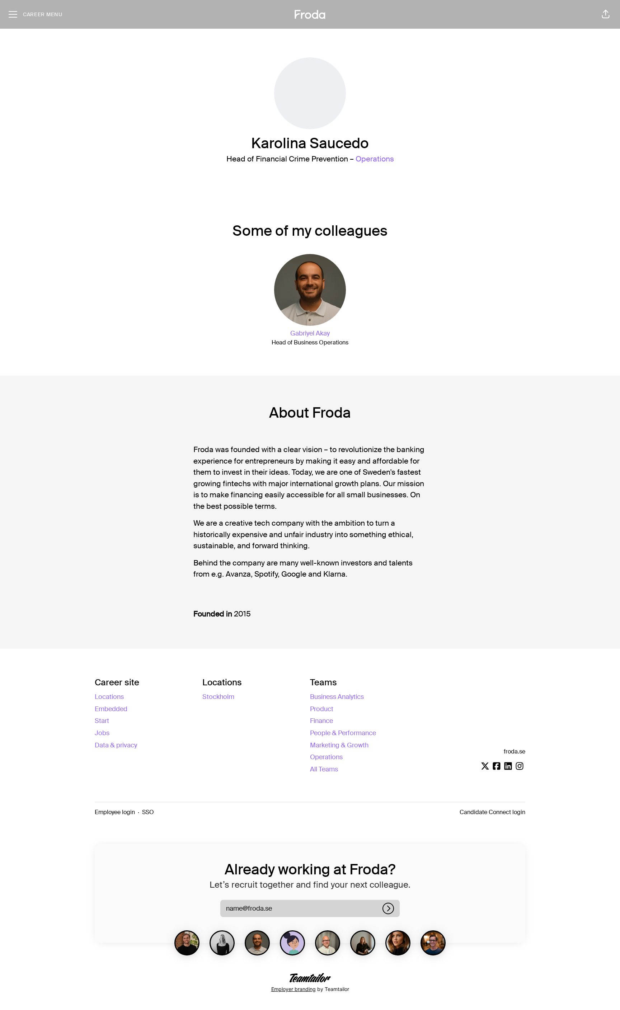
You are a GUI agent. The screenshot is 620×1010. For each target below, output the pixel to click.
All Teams (324, 769)
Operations (375, 159)
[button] (606, 14)
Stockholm (218, 696)
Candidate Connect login (492, 812)
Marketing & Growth (339, 745)
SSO (148, 812)
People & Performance (343, 733)
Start (102, 721)
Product (321, 709)
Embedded (111, 709)
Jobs (102, 733)
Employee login (115, 812)
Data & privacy (116, 745)
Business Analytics (337, 696)
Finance (321, 721)
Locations (109, 696)
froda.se (514, 751)
